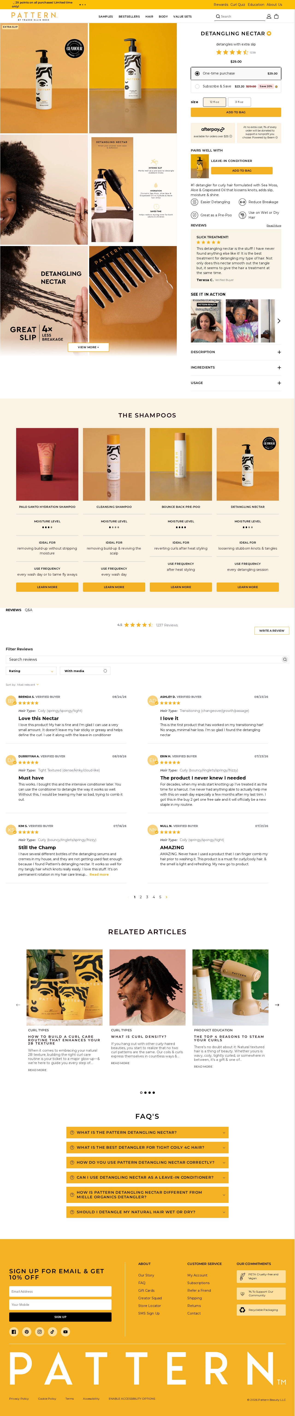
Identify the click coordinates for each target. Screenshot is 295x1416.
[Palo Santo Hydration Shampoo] (47, 464)
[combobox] (31, 671)
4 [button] (154, 897)
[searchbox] (143, 659)
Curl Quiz (237, 5)
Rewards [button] (221, 5)
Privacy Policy (19, 1398)
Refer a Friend (199, 1290)
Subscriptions (198, 1283)
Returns (194, 1306)
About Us (274, 5)
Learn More (47, 587)
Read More (274, 225)
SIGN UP (60, 1317)
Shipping (194, 1298)
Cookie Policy (47, 1398)
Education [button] (256, 5)
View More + (88, 347)
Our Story (146, 1275)
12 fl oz (214, 102)
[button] (80, 4)
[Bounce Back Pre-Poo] (181, 464)
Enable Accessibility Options (132, 1398)
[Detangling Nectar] (248, 464)
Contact (194, 1313)
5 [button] (160, 897)
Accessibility (91, 1398)
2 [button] (141, 897)
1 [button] (134, 897)
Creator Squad (150, 1298)
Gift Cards (146, 1290)
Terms (69, 1398)
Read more (99, 874)
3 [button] (147, 897)
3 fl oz (239, 102)
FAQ (142, 1283)
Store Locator (149, 1306)
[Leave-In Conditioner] (200, 177)
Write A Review (271, 630)
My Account (197, 1275)
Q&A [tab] (28, 610)
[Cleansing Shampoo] (114, 464)
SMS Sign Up (149, 1313)
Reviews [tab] (13, 610)
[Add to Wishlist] (269, 33)
